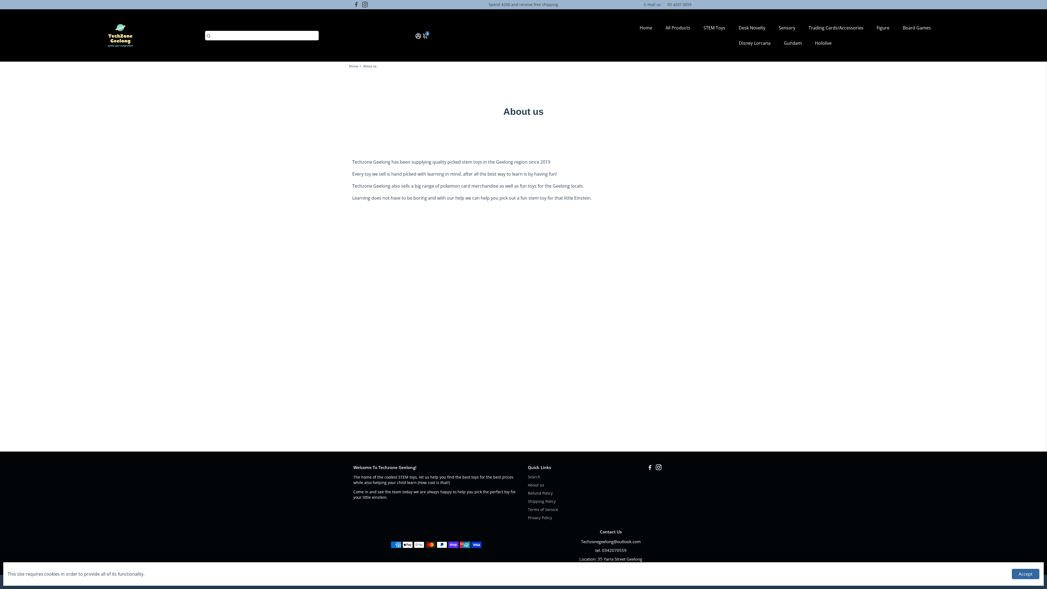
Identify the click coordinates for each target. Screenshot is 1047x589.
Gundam (793, 43)
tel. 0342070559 (611, 550)
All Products (678, 28)
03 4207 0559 (679, 4)
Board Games (917, 28)
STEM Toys (714, 28)
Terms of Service (543, 509)
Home (646, 28)
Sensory (787, 28)
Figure (883, 28)
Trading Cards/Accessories (836, 28)
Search (534, 476)
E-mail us (652, 4)
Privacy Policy (540, 517)
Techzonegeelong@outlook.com (611, 541)
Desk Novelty (752, 28)
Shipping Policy (542, 501)
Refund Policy (540, 493)
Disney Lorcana (755, 43)
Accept (1026, 574)
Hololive (823, 43)
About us (536, 485)
